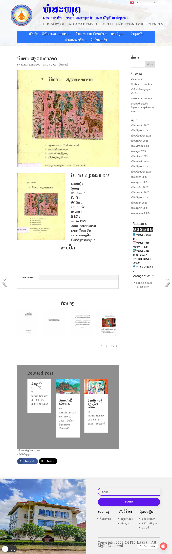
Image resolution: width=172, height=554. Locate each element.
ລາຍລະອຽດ (28, 277)
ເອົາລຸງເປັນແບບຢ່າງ (37, 385)
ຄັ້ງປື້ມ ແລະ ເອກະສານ (55, 34)
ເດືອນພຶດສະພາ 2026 (141, 136)
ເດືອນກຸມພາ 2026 (139, 141)
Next (114, 346)
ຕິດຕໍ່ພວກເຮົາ (99, 40)
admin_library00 (30, 65)
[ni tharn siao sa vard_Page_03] (54, 337)
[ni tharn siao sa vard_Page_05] (108, 337)
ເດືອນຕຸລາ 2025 (138, 151)
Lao (136, 2)
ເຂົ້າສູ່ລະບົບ (136, 34)
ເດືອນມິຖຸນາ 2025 (139, 167)
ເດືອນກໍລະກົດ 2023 (140, 192)
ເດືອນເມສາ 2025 (139, 177)
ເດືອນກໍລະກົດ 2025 (140, 162)
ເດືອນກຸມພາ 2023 (139, 208)
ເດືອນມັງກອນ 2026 (140, 146)
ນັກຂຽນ (125, 523)
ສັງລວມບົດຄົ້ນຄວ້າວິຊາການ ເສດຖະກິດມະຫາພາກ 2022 (142, 108)
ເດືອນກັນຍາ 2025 (139, 156)
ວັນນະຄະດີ (63, 65)
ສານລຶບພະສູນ (137, 79)
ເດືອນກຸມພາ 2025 (139, 182)
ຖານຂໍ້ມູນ (116, 34)
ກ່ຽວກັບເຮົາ (127, 519)
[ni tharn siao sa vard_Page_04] (81, 337)
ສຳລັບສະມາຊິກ (74, 40)
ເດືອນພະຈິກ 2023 (139, 187)
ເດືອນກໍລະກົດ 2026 (140, 125)
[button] (9, 548)
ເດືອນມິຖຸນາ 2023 (139, 198)
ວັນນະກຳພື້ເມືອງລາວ (65, 402)
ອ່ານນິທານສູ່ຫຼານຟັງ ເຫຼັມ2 (95, 403)
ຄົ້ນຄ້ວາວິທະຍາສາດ (66, 423)
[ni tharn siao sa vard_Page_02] (27, 337)
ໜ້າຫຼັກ (33, 34)
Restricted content (142, 84)
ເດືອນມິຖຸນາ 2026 (139, 131)
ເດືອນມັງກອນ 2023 (140, 213)
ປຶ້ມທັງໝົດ (106, 519)
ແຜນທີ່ (145, 528)
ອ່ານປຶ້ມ (95, 258)
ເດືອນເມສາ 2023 (139, 203)
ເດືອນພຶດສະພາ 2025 (141, 172)
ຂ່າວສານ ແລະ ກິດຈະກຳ (90, 34)
